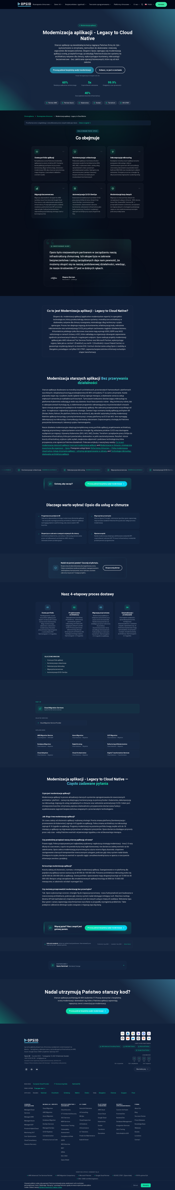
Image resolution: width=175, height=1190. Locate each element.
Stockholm (55, 1093)
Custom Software (122, 1110)
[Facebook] (32, 1069)
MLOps (81, 1116)
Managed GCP (28, 1125)
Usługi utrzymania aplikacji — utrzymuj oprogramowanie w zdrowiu (80, 451)
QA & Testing (120, 1129)
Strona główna (29, 116)
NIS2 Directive (65, 1144)
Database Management (124, 1121)
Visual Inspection (85, 1120)
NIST (62, 1148)
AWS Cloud (101, 1110)
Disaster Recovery (30, 1144)
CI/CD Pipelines (48, 1132)
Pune (133, 1093)
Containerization (48, 1136)
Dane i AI (57, 4)
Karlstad (43, 1093)
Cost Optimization (30, 1136)
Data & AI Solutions (85, 1108)
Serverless (101, 1133)
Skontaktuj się (141, 1069)
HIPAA (63, 1152)
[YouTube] (37, 1069)
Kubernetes (102, 1121)
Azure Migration (48, 1116)
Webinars (138, 1128)
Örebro (87, 1093)
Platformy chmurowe (121, 4)
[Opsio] (24, 4)
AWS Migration (47, 1112)
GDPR (63, 1140)
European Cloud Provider (41, 1084)
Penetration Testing (67, 1125)
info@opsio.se (41, 1058)
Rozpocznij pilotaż (113, 568)
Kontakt (161, 4)
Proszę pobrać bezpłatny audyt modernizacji (72, 70)
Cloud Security (65, 1110)
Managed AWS (29, 1117)
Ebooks (137, 1132)
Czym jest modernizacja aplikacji (82, 445)
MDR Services (65, 1121)
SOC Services (65, 1118)
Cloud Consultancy (30, 1140)
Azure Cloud (102, 1114)
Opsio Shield (65, 1160)
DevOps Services (48, 1124)
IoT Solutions (83, 1132)
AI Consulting (83, 1112)
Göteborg (67, 1093)
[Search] (142, 4)
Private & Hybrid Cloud (31, 1128)
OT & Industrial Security (68, 1114)
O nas (136, 4)
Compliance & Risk (67, 1136)
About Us (138, 1108)
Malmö (77, 1093)
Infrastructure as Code (50, 1140)
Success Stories (140, 1116)
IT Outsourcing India (60, 1084)
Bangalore (102, 1093)
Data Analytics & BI (122, 1133)
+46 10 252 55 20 (29, 1058)
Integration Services (123, 1125)
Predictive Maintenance (87, 1136)
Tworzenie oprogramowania (99, 4)
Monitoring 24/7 (29, 1132)
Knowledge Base (140, 1124)
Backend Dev (120, 1118)
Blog (136, 1112)
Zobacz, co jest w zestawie (110, 70)
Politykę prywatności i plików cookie (50, 1187)
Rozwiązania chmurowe (41, 4)
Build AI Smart (84, 1140)
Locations (138, 1136)
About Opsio (127, 944)
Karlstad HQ (76, 1084)
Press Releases (140, 1120)
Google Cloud (102, 1118)
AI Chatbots (83, 1124)
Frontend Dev (120, 1114)
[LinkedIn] (26, 1069)
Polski (148, 4)
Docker (100, 1125)
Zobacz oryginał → (85, 123)
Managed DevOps (48, 1128)
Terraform (101, 1129)
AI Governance (84, 1128)
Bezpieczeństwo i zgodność (75, 4)
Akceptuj (146, 1185)
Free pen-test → (39, 1088)
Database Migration (49, 1120)
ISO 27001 (64, 1156)
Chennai (113, 1093)
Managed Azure (29, 1121)
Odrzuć (135, 1185)
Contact (137, 1140)
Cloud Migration (48, 1108)
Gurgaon (124, 1093)
